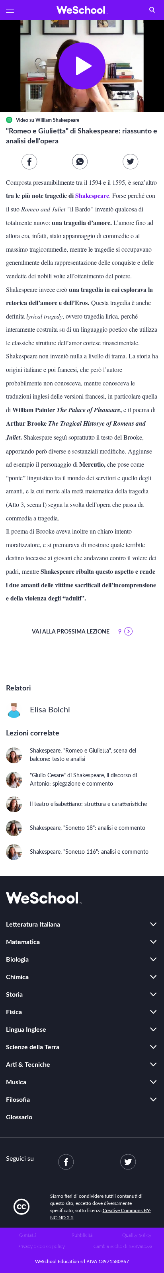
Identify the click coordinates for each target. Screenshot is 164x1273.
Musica (16, 1082)
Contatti (27, 1235)
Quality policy (136, 1235)
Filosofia (18, 1100)
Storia (14, 994)
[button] (10, 10)
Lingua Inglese (26, 1030)
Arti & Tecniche (28, 1065)
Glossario (19, 1117)
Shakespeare (91, 195)
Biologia (17, 959)
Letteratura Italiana (33, 924)
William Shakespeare (57, 120)
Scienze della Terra (32, 1047)
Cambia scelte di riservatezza (123, 1246)
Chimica (17, 977)
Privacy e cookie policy (41, 1246)
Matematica (23, 942)
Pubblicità (82, 1235)
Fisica (14, 1012)
